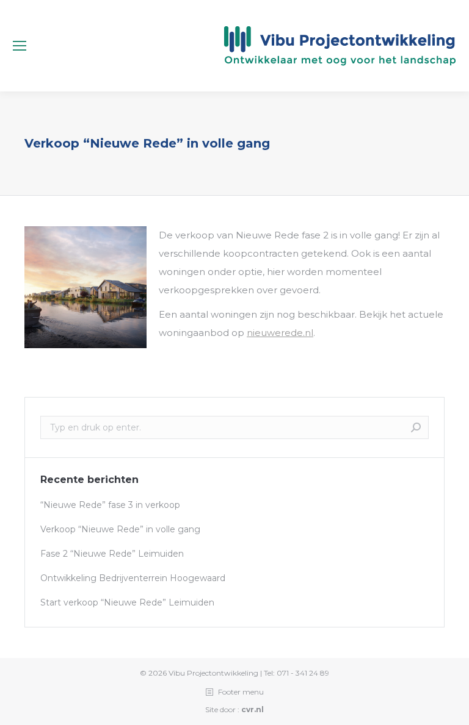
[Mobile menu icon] (19, 45)
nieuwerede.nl (280, 332)
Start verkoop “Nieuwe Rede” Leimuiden (127, 602)
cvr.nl (252, 709)
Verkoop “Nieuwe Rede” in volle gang (120, 529)
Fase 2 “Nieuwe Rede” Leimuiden (112, 553)
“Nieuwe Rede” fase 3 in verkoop (110, 504)
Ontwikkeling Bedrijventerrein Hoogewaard (132, 578)
